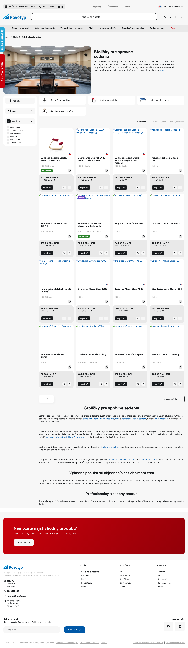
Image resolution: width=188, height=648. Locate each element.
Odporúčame (141, 122)
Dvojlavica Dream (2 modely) (166, 223)
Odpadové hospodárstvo (132, 28)
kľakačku (112, 459)
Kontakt (127, 6)
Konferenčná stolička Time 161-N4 (54, 224)
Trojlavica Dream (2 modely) (129, 223)
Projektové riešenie (90, 572)
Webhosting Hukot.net (175, 642)
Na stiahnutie (125, 583)
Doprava (85, 575)
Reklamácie (163, 579)
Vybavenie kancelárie (45, 28)
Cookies (104, 642)
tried (117, 418)
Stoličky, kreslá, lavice (31, 37)
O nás (122, 572)
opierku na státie (149, 459)
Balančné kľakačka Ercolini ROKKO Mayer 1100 (54, 159)
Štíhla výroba (113, 6)
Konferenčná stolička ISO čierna (53, 355)
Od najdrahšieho (177, 122)
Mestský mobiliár (108, 28)
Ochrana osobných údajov (67, 642)
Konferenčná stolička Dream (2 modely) (56, 290)
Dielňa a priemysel (20, 28)
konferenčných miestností (134, 418)
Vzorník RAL (163, 586)
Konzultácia (86, 583)
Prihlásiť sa (73, 629)
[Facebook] (59, 6)
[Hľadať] (152, 16)
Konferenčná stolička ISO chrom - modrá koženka (90, 224)
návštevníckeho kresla (110, 447)
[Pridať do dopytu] (176, 17)
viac (162, 70)
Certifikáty (124, 579)
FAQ (159, 575)
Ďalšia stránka (171, 399)
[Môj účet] (165, 17)
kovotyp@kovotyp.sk (16, 596)
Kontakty (161, 572)
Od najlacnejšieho (159, 122)
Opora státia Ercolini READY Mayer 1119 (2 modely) (91, 159)
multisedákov (161, 418)
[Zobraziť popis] (69, 170)
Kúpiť (45, 187)
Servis (84, 579)
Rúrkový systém (157, 28)
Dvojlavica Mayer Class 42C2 (92, 289)
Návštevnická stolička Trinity (92, 354)
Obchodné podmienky (89, 642)
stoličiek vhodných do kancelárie (98, 418)
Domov (6, 37)
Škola (91, 28)
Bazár (173, 28)
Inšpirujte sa (98, 6)
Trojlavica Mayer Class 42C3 (129, 289)
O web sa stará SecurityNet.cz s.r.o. (148, 642)
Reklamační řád (165, 583)
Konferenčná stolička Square (129, 354)
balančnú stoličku (126, 459)
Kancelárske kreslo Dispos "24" (165, 159)
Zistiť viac (22, 542)
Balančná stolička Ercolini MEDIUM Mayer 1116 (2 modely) (127, 160)
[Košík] (182, 17)
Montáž (84, 586)
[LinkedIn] (62, 6)
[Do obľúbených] (170, 17)
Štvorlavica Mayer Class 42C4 (167, 289)
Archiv (122, 586)
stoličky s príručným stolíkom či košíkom (65, 437)
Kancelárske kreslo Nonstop (165, 354)
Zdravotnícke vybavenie (71, 28)
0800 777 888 (13, 591)
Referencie (124, 575)
